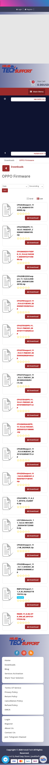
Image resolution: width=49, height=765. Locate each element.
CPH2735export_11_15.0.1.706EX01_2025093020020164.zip (25, 354)
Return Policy (11, 696)
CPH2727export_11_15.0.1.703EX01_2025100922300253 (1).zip (25, 379)
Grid (31, 198)
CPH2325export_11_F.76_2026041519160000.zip (25, 207)
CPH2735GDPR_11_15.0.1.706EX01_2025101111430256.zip (25, 329)
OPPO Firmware (26, 160)
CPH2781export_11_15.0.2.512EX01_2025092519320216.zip (25, 305)
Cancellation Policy (14, 700)
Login (20, 9)
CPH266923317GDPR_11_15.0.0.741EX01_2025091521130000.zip (25, 255)
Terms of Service (13, 687)
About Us (9, 728)
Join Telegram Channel (15, 737)
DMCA (7, 709)
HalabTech (28, 750)
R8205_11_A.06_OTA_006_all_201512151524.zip (25, 616)
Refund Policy (11, 705)
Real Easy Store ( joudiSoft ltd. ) (30, 756)
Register (30, 9)
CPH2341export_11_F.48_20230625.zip (25, 546)
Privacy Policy (11, 692)
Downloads (9, 160)
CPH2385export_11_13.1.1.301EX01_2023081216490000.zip (25, 568)
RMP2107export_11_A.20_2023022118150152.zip (25, 591)
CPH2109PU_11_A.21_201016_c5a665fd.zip (25, 501)
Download (33, 218)
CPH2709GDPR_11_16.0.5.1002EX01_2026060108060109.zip (25, 231)
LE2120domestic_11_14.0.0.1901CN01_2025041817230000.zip (25, 524)
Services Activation (14, 673)
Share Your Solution (14, 677)
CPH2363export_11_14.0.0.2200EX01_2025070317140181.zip (25, 477)
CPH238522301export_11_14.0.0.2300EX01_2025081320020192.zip (25, 280)
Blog (7, 669)
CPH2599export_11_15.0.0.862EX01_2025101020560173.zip (25, 453)
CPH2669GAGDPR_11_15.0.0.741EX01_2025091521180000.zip (25, 428)
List (41, 198)
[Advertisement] (24, 39)
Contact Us (10, 732)
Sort (4, 190)
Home (7, 660)
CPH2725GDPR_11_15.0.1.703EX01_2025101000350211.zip (25, 403)
